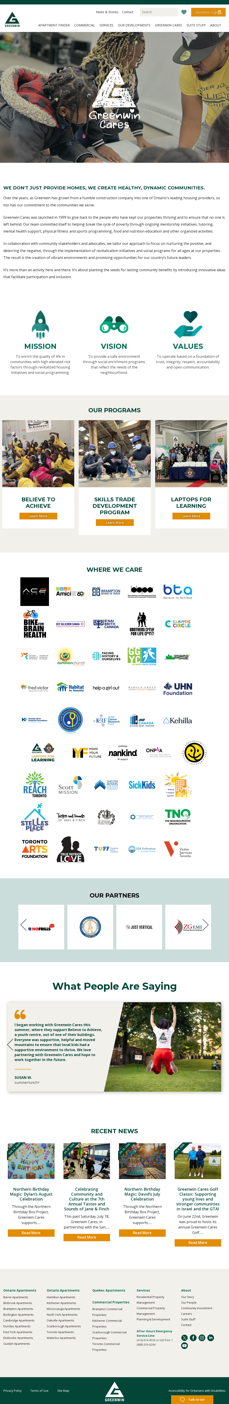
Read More (31, 1232)
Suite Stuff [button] (196, 25)
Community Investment (196, 1308)
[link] (38, 453)
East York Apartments (17, 1332)
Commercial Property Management (151, 1311)
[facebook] (193, 1340)
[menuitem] (115, 10)
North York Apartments (62, 1315)
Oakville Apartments (60, 1320)
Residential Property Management (150, 1299)
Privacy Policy (12, 1391)
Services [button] (106, 25)
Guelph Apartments (16, 1344)
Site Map (63, 1391)
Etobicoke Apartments (18, 1338)
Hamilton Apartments (61, 1297)
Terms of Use (39, 1391)
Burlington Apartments (18, 1315)
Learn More (38, 516)
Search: (139, 9)
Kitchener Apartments (61, 1303)
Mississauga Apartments (63, 1309)
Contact (186, 1325)
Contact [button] (128, 12)
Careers (186, 1314)
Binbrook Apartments (17, 1303)
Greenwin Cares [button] (168, 25)
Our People (189, 1302)
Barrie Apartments (15, 1297)
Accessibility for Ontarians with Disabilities (197, 1391)
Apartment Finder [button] (54, 25)
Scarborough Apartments (64, 1326)
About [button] (215, 25)
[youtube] (184, 1348)
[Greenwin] (12, 19)
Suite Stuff (188, 1319)
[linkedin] (210, 1340)
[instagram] (202, 1340)
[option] (114, 1047)
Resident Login (207, 12)
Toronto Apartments (60, 1332)
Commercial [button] (84, 25)
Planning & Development (153, 1319)
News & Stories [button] (107, 12)
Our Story (187, 1297)
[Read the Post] (31, 1164)
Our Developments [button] (134, 25)
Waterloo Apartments (61, 1338)
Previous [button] (7, 479)
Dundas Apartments (17, 1326)
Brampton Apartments (18, 1309)
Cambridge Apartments (19, 1320)
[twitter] (184, 1340)
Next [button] (222, 479)
